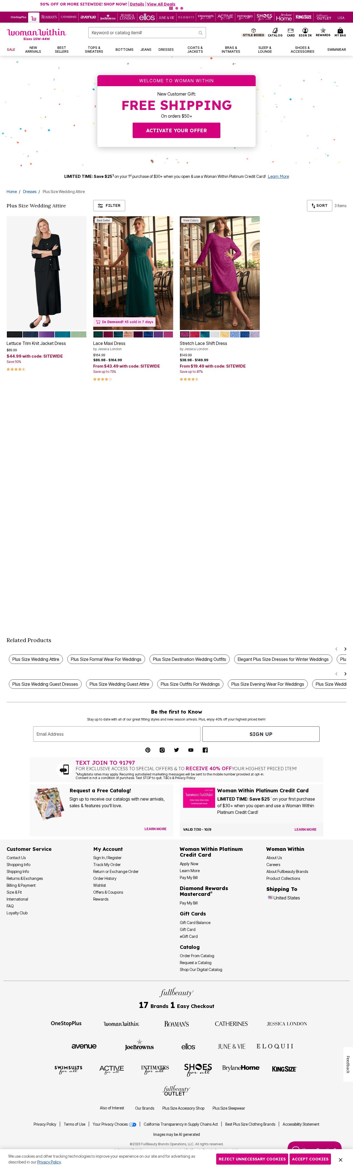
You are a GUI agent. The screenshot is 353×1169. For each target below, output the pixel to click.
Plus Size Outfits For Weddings (190, 684)
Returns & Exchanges (25, 878)
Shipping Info (18, 871)
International (17, 899)
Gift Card (188, 929)
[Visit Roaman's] (176, 1023)
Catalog (190, 947)
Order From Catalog (197, 955)
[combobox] (147, 32)
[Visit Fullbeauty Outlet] (176, 1091)
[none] (47, 273)
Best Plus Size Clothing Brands (250, 1124)
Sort (321, 205)
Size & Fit (14, 892)
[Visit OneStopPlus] (66, 1023)
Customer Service (29, 849)
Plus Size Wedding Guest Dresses (45, 684)
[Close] (340, 1159)
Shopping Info (18, 864)
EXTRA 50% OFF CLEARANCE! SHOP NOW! (152, 4)
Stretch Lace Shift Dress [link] (203, 346)
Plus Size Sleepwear (229, 1108)
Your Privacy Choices (111, 1124)
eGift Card (189, 936)
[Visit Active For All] (111, 1070)
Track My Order (107, 864)
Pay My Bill (189, 877)
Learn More (278, 176)
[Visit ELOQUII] (275, 1045)
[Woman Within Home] (36, 34)
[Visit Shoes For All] (198, 1070)
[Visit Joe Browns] (139, 1045)
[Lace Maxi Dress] (133, 273)
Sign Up (261, 734)
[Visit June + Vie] (231, 1046)
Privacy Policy (45, 1124)
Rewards (100, 899)
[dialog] (341, 17)
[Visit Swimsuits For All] (68, 1070)
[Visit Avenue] (84, 1046)
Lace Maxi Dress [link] (109, 346)
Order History (104, 878)
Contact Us (16, 857)
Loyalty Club (17, 913)
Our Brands (144, 1108)
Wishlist (99, 885)
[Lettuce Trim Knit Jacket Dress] (47, 273)
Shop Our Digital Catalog (201, 969)
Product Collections (283, 878)
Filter (113, 205)
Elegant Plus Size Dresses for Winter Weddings (283, 659)
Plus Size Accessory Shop (183, 1108)
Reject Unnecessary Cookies (252, 1159)
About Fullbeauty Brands (287, 871)
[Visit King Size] (284, 1070)
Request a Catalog (196, 962)
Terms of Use (74, 1124)
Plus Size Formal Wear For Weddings (106, 659)
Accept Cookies (310, 1159)
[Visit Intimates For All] (155, 1070)
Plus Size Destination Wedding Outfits (189, 659)
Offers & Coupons (108, 892)
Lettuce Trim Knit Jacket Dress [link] (36, 343)
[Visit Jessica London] (287, 1023)
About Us (274, 857)
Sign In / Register (107, 857)
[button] (305, 32)
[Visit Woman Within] (121, 1023)
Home (12, 191)
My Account (108, 849)
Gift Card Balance (195, 922)
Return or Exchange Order (116, 871)
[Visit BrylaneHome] (241, 1070)
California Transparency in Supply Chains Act (181, 1124)
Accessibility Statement (301, 1124)
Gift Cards (193, 914)
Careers (273, 864)
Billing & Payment (21, 885)
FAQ (10, 906)
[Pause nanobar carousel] (171, 8)
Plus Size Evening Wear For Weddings (267, 684)
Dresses (29, 191)
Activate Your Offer (176, 130)
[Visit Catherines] (231, 1023)
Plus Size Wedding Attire (35, 659)
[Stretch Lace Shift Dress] (220, 273)
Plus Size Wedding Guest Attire (119, 684)
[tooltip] (18, 17)
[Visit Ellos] (188, 1046)
